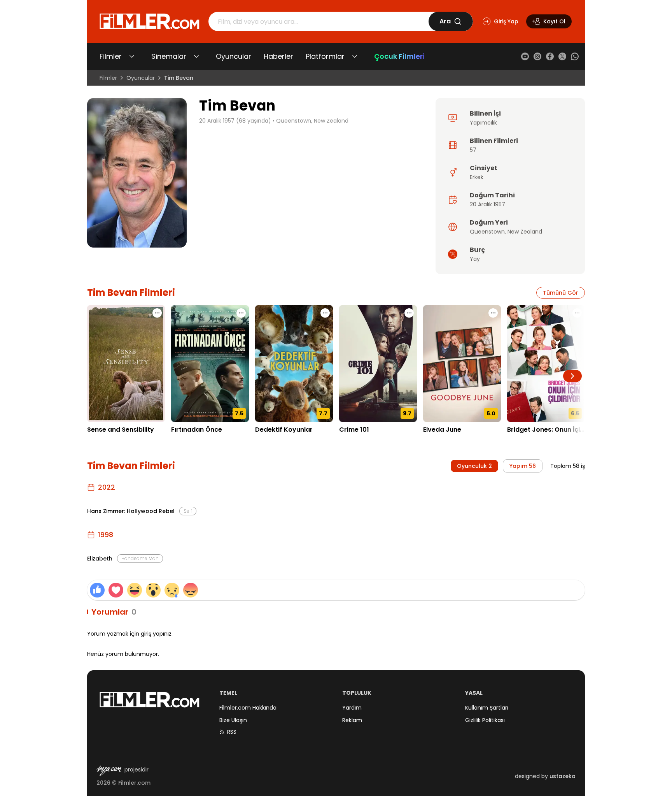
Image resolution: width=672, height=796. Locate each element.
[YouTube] (525, 56)
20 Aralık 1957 (487, 204)
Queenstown (487, 231)
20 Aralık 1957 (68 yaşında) (235, 121)
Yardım (352, 708)
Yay (475, 259)
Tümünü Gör (560, 293)
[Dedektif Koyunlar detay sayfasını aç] (294, 363)
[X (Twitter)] (562, 56)
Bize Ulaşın (233, 720)
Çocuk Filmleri (399, 56)
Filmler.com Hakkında (247, 708)
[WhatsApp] (575, 56)
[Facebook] (550, 56)
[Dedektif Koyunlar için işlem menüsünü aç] (325, 313)
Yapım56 (522, 466)
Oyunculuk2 (474, 466)
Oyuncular (233, 56)
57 (473, 150)
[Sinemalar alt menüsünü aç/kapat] (196, 56)
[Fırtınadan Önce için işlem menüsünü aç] (241, 313)
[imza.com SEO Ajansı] (108, 771)
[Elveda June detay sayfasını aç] (462, 363)
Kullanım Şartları (486, 708)
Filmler (111, 56)
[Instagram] (537, 56)
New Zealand (525, 231)
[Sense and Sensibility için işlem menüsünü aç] (157, 313)
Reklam (352, 720)
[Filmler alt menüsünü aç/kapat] (132, 56)
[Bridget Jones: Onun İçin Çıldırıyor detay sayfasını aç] (546, 363)
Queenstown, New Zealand (312, 121)
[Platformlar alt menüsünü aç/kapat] (355, 56)
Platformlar (325, 56)
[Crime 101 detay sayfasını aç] (378, 363)
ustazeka (563, 776)
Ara (445, 21)
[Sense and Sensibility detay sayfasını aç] (126, 363)
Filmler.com (134, 783)
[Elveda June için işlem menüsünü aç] (493, 313)
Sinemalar (168, 56)
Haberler (278, 56)
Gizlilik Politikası (485, 720)
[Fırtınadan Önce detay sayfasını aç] (210, 363)
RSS (231, 732)
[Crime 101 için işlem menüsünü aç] (409, 313)
